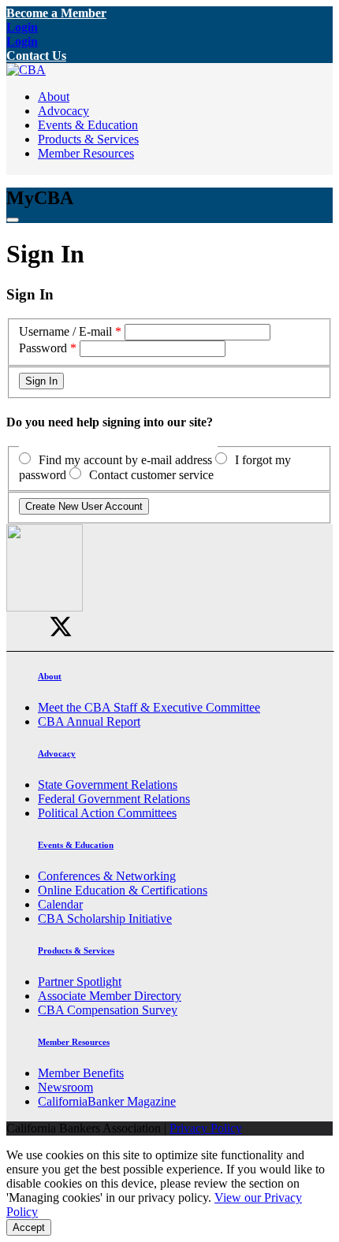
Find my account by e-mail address (125, 460)
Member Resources (86, 153)
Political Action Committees (107, 813)
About (53, 96)
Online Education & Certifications (122, 890)
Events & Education (88, 125)
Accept (29, 1227)
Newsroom (65, 1087)
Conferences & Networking (107, 876)
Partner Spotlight (79, 981)
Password (43, 348)
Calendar (60, 904)
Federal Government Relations (114, 798)
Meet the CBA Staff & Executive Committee (149, 707)
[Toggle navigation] (12, 220)
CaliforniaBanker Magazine (107, 1101)
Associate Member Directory (109, 995)
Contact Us (36, 55)
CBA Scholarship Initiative (105, 918)
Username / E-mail (65, 331)
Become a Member (56, 13)
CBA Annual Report (89, 721)
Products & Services (88, 139)
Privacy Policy (206, 1128)
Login (22, 27)
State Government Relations (107, 784)
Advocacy (63, 110)
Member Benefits (81, 1073)
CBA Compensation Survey (107, 1010)
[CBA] (26, 69)
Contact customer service (151, 475)
